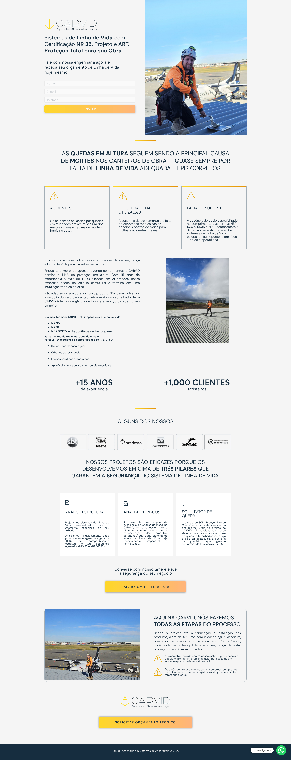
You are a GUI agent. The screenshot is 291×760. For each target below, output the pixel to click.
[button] (281, 750)
